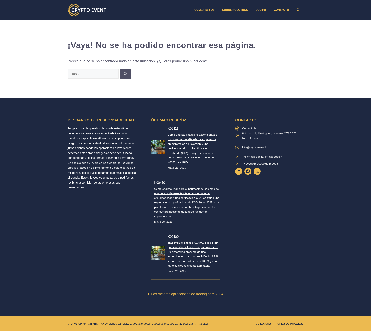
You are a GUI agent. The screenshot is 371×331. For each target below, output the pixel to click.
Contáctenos (264, 323)
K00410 (159, 182)
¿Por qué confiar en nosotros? (262, 156)
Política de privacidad (289, 323)
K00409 (173, 236)
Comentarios (204, 9)
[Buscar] (125, 74)
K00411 (173, 128)
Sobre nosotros (235, 9)
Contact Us (249, 128)
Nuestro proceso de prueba (260, 163)
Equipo (261, 9)
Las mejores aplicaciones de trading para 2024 (187, 294)
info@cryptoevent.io (254, 147)
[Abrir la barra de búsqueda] (298, 10)
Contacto (281, 9)
